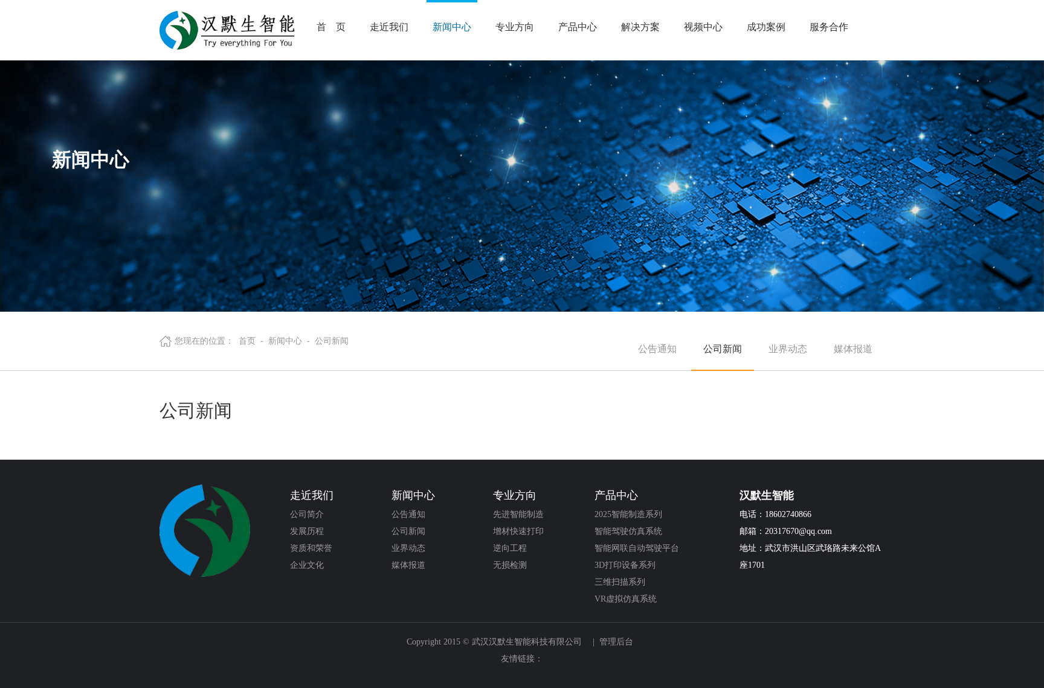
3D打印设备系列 (625, 565)
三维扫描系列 (619, 582)
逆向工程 (510, 548)
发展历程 (307, 531)
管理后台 (616, 641)
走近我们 (389, 27)
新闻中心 (452, 27)
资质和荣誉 (311, 548)
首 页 (331, 27)
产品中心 (577, 27)
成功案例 (766, 27)
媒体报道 (853, 349)
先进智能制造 (518, 514)
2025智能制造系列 (628, 514)
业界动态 (787, 349)
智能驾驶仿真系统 (628, 531)
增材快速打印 (518, 531)
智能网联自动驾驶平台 (636, 548)
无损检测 (510, 565)
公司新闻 (332, 341)
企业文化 (307, 565)
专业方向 (514, 27)
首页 (247, 341)
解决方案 (640, 27)
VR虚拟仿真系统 (625, 598)
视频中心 (703, 27)
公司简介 (307, 514)
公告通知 (657, 349)
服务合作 (829, 27)
